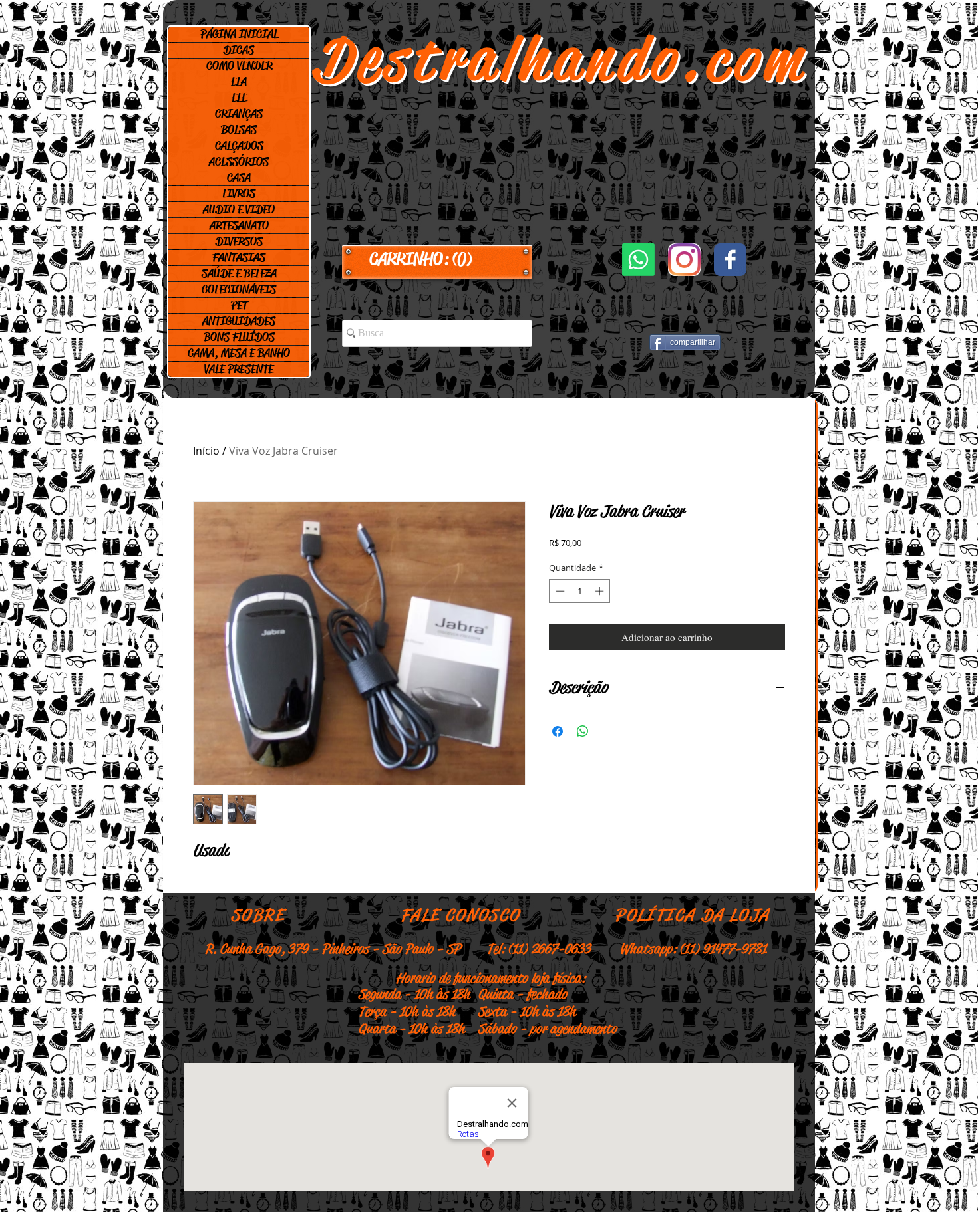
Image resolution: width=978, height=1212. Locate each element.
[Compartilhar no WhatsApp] (583, 731)
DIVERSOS (239, 241)
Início (206, 450)
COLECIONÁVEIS (239, 289)
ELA (239, 81)
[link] (437, 259)
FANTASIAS (238, 257)
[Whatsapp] (638, 259)
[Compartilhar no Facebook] (558, 731)
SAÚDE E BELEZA (239, 273)
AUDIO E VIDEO (239, 209)
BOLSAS (239, 129)
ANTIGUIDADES (238, 321)
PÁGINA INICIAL (239, 34)
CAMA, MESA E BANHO (239, 353)
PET (239, 305)
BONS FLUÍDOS (239, 337)
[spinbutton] (580, 591)
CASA (239, 177)
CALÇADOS (239, 145)
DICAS (239, 50)
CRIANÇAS (239, 113)
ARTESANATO (239, 225)
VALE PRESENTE (238, 369)
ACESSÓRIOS (239, 161)
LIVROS (238, 193)
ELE (239, 97)
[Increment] (601, 591)
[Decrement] (559, 591)
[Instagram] (684, 259)
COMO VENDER (239, 66)
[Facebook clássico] (730, 259)
